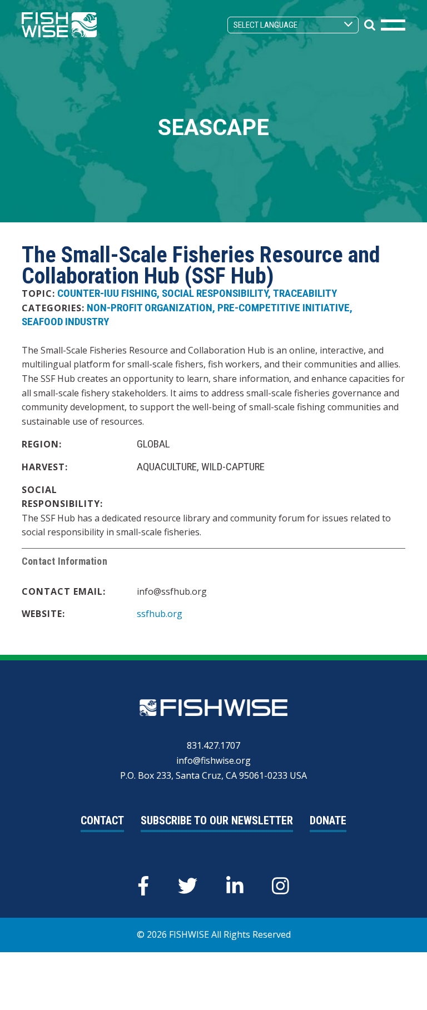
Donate (328, 820)
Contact (102, 820)
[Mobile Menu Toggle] (393, 25)
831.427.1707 (213, 745)
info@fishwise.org (213, 760)
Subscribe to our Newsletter (217, 820)
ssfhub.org (159, 614)
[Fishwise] (59, 24)
